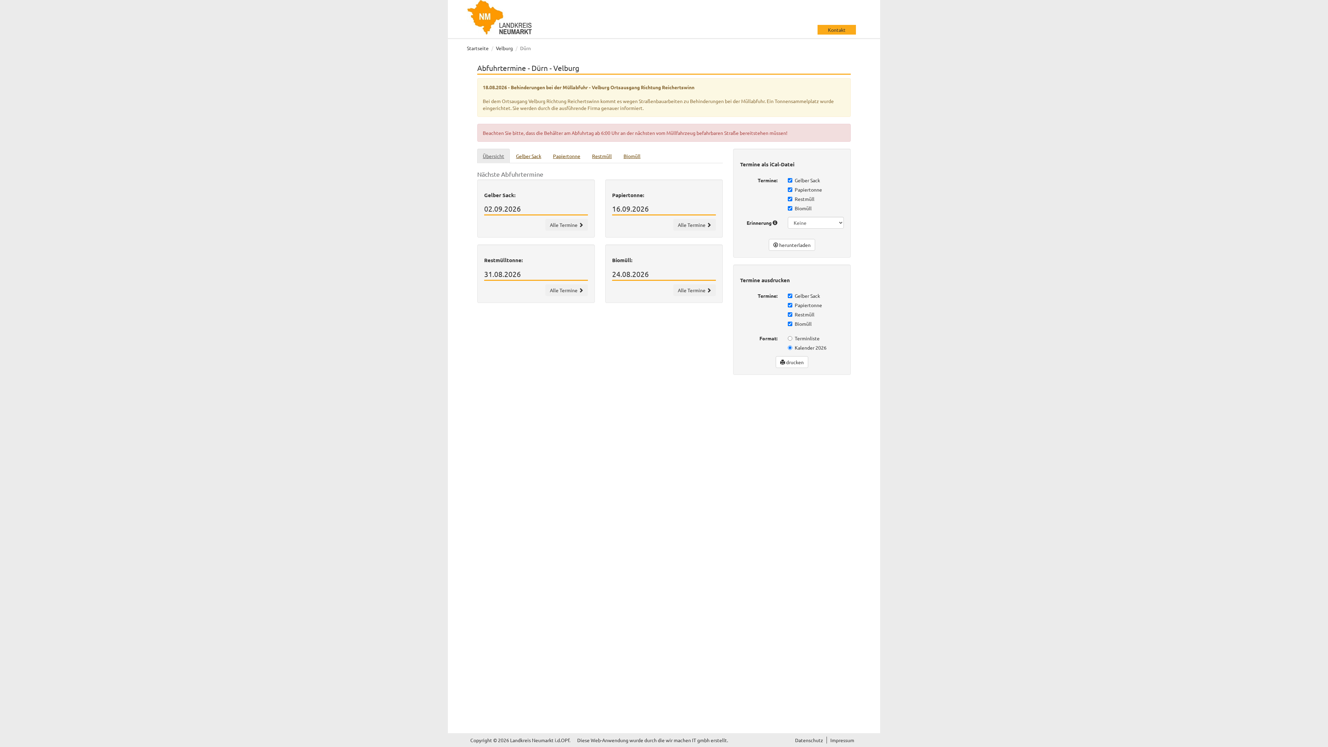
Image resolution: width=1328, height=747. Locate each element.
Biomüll (803, 208)
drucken (794, 362)
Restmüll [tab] (602, 156)
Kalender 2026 (811, 347)
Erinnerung (760, 223)
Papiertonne (808, 189)
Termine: (767, 180)
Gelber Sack (807, 180)
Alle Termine (564, 225)
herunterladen (794, 245)
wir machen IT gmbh (688, 740)
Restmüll (804, 199)
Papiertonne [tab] (566, 156)
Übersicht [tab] (493, 156)
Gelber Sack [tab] (528, 156)
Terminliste (807, 338)
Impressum (842, 740)
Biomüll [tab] (632, 156)
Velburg (504, 48)
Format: (768, 338)
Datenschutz (809, 740)
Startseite (478, 48)
